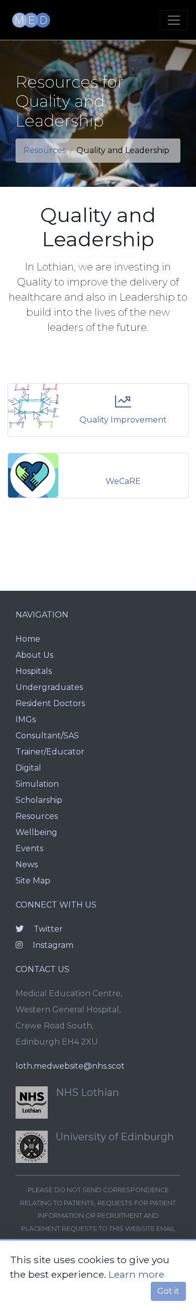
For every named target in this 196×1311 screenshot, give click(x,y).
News (27, 864)
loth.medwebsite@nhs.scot (70, 1066)
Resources (45, 150)
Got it (168, 1291)
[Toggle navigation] (174, 20)
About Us (34, 655)
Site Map (33, 880)
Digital (28, 768)
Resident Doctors (50, 703)
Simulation (37, 784)
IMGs (26, 719)
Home (28, 639)
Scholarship (39, 800)
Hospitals (34, 671)
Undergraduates (49, 687)
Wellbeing (36, 832)
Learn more (136, 1274)
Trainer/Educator (50, 751)
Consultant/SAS (47, 735)
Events (29, 848)
